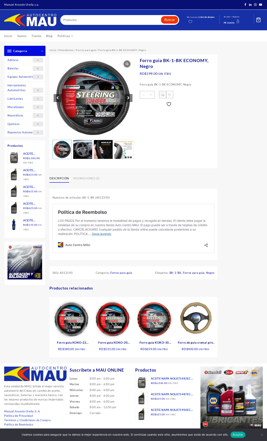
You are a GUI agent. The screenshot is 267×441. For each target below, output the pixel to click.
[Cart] (258, 19)
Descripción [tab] (59, 178)
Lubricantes (15, 98)
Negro (210, 272)
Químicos (14, 124)
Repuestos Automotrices (24, 132)
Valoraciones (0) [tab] (86, 178)
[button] (128, 98)
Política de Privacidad (18, 415)
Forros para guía (86, 50)
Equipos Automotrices (22, 76)
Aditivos (13, 60)
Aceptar (238, 434)
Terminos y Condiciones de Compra (27, 420)
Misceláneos (16, 107)
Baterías (13, 68)
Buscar (169, 20)
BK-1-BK (175, 272)
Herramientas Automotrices (17, 88)
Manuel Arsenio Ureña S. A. (22, 411)
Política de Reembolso (18, 424)
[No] (262, 435)
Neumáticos (15, 115)
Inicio (53, 50)
